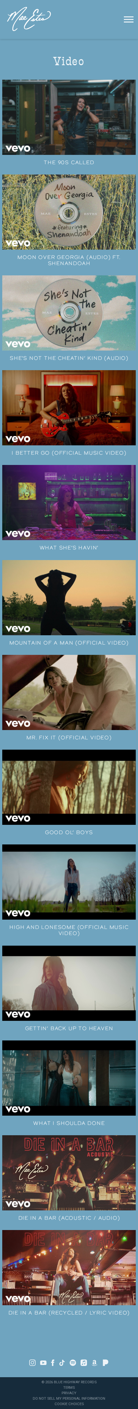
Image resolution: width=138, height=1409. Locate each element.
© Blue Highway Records (69, 1382)
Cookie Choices (69, 1404)
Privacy (69, 1393)
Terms (69, 1387)
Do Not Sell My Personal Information (69, 1398)
